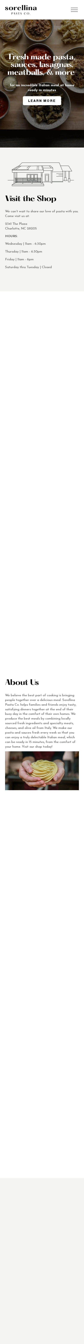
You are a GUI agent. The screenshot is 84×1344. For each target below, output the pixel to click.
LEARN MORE (42, 100)
